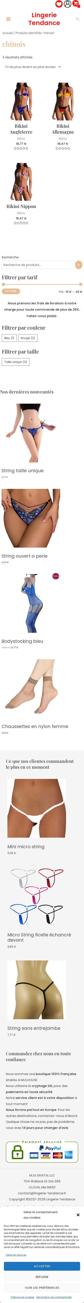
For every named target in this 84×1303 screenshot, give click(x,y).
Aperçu (21, 117)
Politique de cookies (22, 1297)
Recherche (10, 257)
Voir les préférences (42, 1288)
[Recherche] (78, 265)
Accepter (42, 1266)
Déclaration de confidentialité (53, 1297)
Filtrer (11, 291)
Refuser (42, 1277)
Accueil (7, 33)
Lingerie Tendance (44, 19)
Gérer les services (16, 1255)
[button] (78, 1215)
